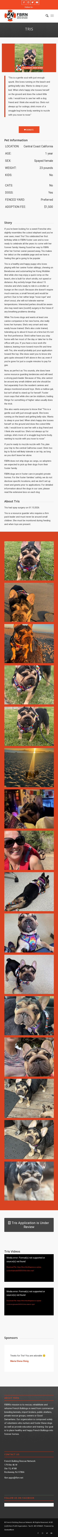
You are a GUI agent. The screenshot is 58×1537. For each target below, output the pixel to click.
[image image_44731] (30, 1058)
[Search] (45, 16)
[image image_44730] (30, 1099)
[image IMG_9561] (30, 934)
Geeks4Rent (9, 1530)
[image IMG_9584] (30, 810)
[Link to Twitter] (32, 2)
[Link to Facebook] (24, 2)
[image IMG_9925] (30, 562)
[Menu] (52, 15)
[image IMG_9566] (30, 851)
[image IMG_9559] (30, 1016)
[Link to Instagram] (28, 2)
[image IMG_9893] (30, 603)
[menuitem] (45, 16)
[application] (29, 1268)
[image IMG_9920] (30, 644)
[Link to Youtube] (37, 2)
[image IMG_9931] (30, 686)
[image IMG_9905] (30, 768)
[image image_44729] (30, 1140)
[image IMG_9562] (30, 892)
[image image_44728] (30, 1182)
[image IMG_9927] (30, 727)
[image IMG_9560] (30, 975)
